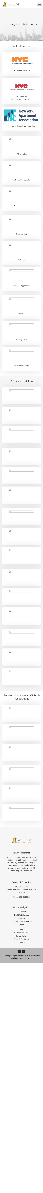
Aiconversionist (27, 958)
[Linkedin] (19, 951)
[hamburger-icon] (39, 4)
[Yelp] (23, 951)
